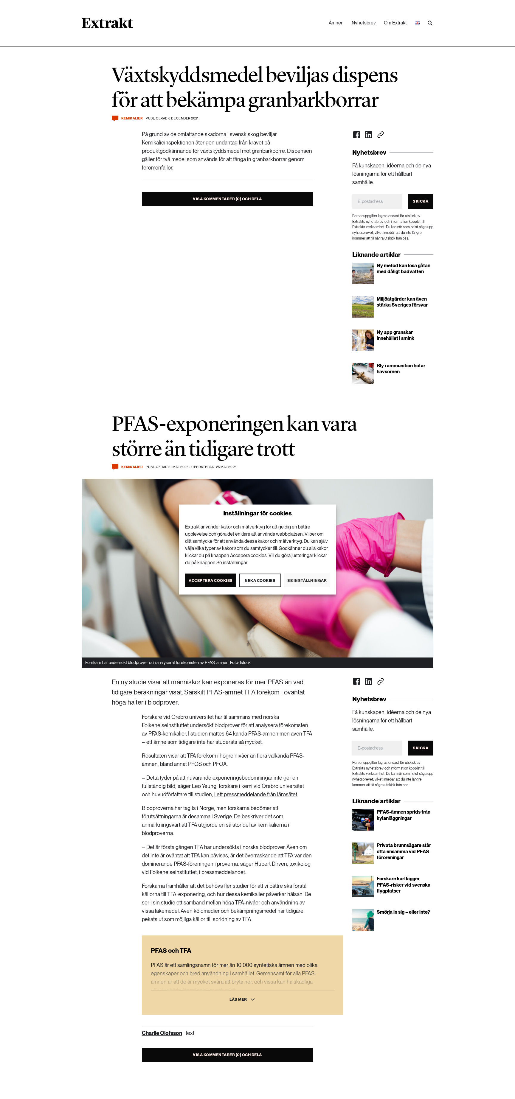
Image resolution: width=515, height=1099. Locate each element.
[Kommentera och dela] (115, 118)
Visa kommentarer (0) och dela (227, 199)
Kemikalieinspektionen (168, 142)
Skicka (420, 201)
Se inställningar (307, 580)
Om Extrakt (395, 23)
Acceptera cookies (211, 580)
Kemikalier (132, 118)
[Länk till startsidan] (107, 25)
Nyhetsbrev (364, 23)
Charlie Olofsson (162, 1033)
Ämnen (336, 23)
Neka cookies (260, 580)
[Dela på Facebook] (356, 134)
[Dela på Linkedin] (368, 134)
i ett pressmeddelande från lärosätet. (256, 794)
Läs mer (238, 999)
